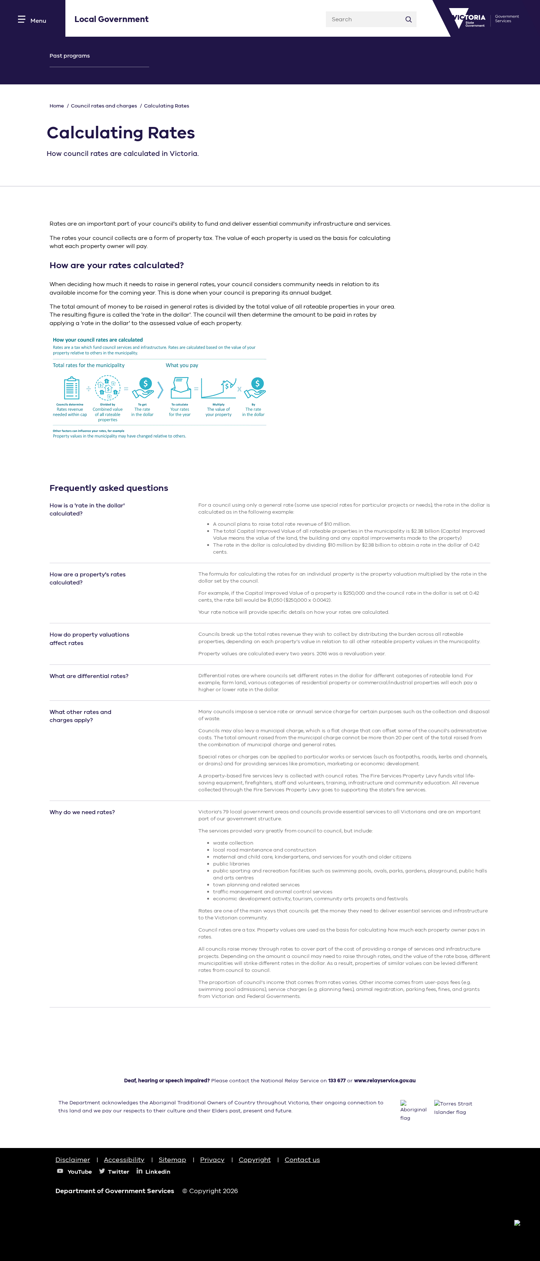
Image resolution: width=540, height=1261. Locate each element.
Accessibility (124, 1159)
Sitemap (172, 1159)
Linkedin (157, 1172)
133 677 (337, 1080)
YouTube (80, 1172)
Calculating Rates (166, 105)
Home (57, 105)
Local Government (112, 19)
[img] (466, 1166)
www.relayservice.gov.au (385, 1080)
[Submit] (409, 19)
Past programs (70, 55)
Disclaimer (72, 1159)
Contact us (302, 1159)
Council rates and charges (104, 105)
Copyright (255, 1159)
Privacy (212, 1159)
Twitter (118, 1172)
